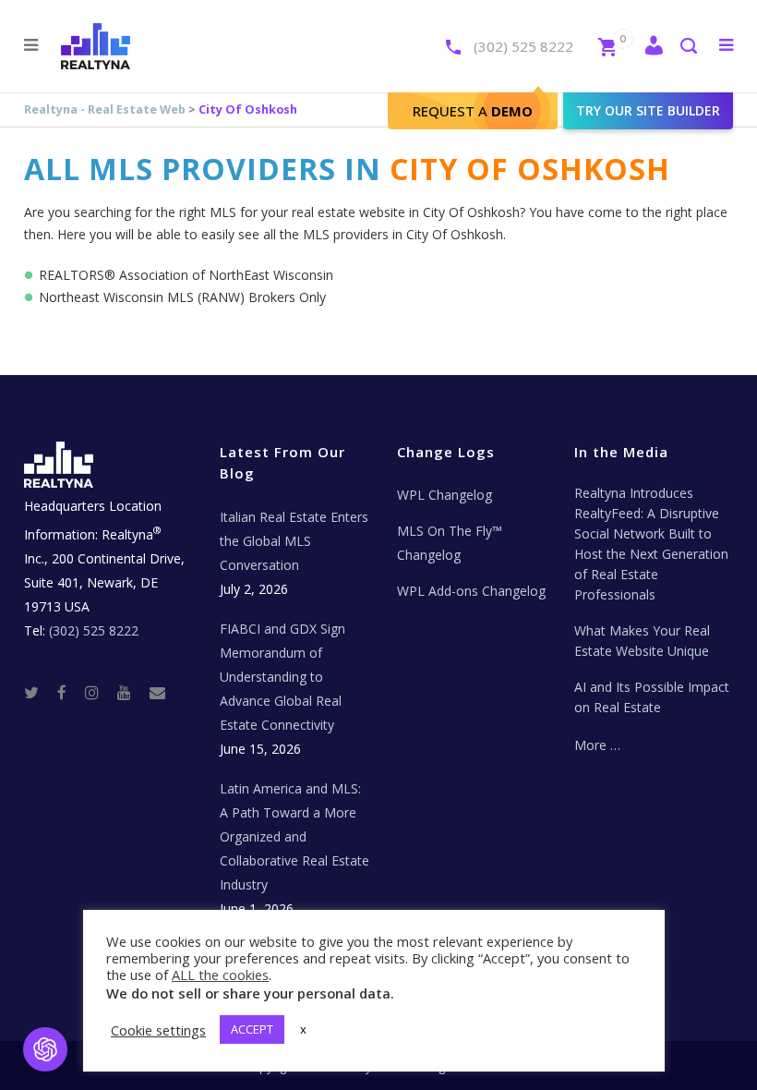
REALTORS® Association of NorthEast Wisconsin (186, 275)
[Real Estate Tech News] (157, 692)
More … (597, 745)
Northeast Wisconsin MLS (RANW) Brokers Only (182, 297)
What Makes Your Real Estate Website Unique (642, 641)
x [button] (303, 1029)
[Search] (687, 47)
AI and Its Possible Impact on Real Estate (651, 697)
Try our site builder (648, 110)
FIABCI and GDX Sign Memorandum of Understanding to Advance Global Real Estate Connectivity (282, 676)
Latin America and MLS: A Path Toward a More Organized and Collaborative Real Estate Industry (294, 836)
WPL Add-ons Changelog (471, 591)
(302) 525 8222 (523, 46)
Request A (473, 111)
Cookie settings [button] (158, 1030)
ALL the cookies (220, 974)
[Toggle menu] (722, 44)
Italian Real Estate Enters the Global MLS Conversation (294, 541)
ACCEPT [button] (252, 1029)
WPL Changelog (444, 494)
